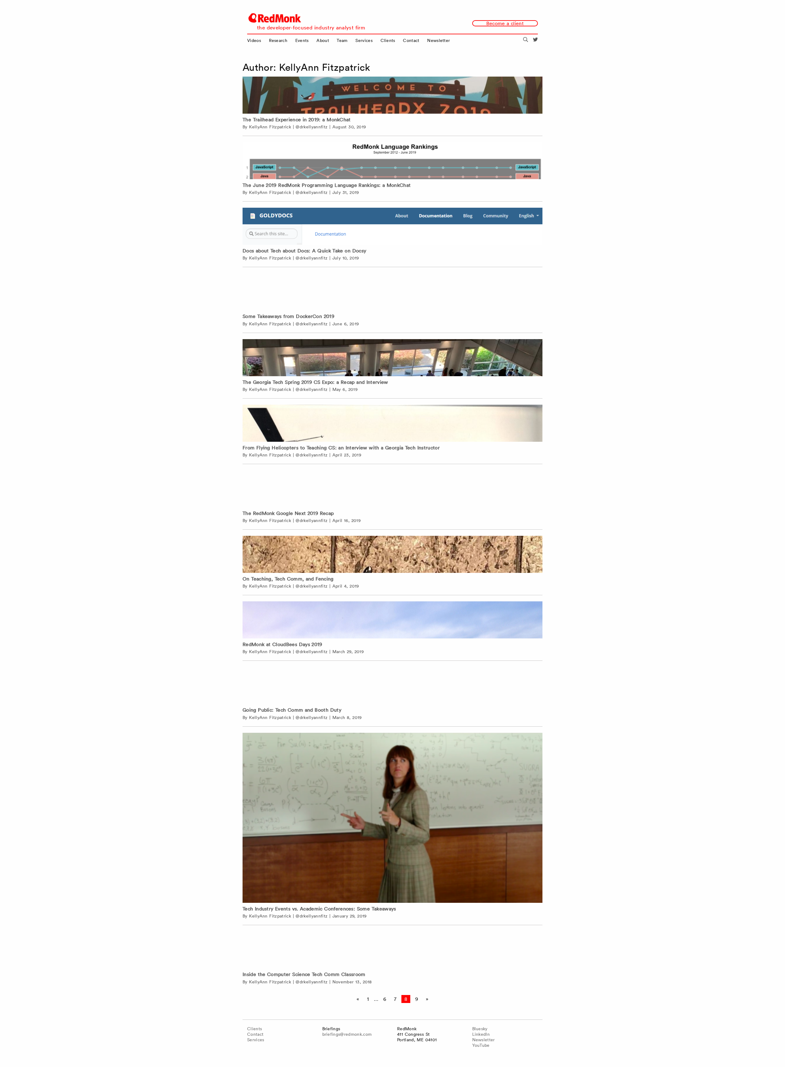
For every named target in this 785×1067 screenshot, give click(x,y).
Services (364, 40)
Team (342, 40)
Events (302, 40)
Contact (411, 40)
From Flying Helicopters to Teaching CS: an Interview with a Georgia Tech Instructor (341, 448)
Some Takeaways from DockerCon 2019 (288, 316)
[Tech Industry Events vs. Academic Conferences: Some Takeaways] (392, 818)
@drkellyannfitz (311, 127)
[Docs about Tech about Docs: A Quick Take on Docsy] (392, 226)
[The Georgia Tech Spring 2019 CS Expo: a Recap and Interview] (392, 357)
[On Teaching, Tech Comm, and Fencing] (392, 554)
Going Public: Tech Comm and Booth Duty (292, 710)
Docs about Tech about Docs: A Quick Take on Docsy (304, 251)
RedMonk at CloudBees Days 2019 (282, 644)
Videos (254, 40)
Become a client (505, 23)
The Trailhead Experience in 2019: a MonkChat (297, 119)
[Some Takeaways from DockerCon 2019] (392, 291)
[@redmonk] (535, 40)
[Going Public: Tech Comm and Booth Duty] (392, 685)
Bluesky (480, 1028)
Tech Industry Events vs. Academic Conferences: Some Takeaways (319, 909)
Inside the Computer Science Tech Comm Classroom (304, 974)
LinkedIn (481, 1034)
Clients (388, 40)
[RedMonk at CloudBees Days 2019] (392, 619)
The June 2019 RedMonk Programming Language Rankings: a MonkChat (327, 185)
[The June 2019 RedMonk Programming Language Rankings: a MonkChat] (392, 160)
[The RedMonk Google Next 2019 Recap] (392, 488)
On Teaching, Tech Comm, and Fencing (288, 579)
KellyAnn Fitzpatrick (270, 127)
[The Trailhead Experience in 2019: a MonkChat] (392, 95)
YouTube (481, 1045)
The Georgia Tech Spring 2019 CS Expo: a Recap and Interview (315, 382)
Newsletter (438, 40)
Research (278, 40)
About (322, 40)
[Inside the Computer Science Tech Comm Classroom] (392, 949)
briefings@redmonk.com (347, 1034)
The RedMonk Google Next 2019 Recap (288, 513)
